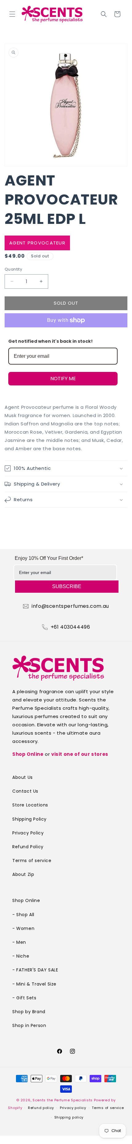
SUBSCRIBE (66, 586)
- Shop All (23, 915)
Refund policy (41, 1107)
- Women (23, 928)
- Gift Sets (24, 998)
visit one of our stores (79, 754)
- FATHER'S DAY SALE (35, 970)
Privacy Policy (28, 833)
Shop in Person (29, 1025)
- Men (19, 942)
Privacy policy (73, 1107)
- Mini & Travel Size (34, 984)
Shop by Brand (28, 1012)
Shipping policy (69, 1117)
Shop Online (28, 754)
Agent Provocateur (37, 243)
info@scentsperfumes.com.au (70, 606)
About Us (22, 777)
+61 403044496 (70, 627)
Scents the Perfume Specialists (63, 1100)
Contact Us (25, 791)
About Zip (23, 874)
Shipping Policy (29, 819)
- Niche (20, 956)
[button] (12, 14)
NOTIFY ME (63, 378)
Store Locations (30, 805)
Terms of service (32, 860)
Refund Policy (28, 847)
